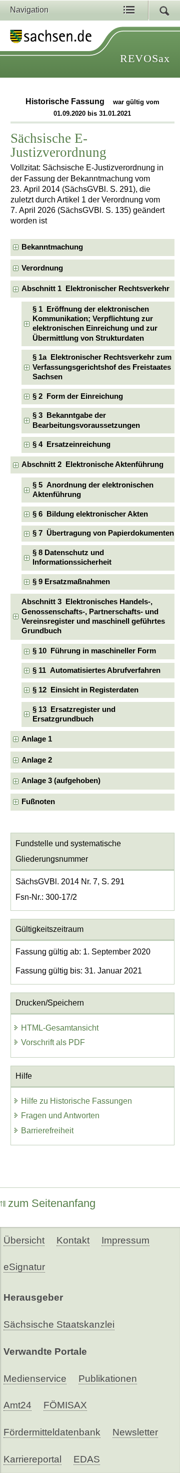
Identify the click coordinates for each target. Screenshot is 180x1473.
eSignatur (24, 1267)
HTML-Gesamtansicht (59, 1028)
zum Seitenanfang (52, 1203)
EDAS (87, 1459)
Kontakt (73, 1240)
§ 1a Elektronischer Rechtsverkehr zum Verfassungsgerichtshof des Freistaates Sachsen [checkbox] (102, 367)
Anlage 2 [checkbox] (37, 760)
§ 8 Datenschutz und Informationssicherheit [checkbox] (72, 557)
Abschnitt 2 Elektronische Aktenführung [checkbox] (93, 464)
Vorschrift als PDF (53, 1042)
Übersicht (24, 1240)
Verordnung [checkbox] (42, 268)
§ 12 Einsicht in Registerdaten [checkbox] (85, 690)
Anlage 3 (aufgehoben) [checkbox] (61, 781)
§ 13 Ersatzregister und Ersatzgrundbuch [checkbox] (74, 714)
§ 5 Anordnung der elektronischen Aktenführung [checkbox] (93, 490)
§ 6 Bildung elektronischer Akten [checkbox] (90, 514)
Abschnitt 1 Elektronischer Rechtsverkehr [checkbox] (96, 289)
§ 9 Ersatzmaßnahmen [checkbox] (71, 582)
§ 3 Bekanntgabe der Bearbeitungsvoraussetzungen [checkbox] (86, 420)
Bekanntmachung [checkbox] (52, 247)
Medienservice (35, 1378)
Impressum (126, 1240)
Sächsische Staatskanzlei (59, 1324)
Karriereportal (33, 1459)
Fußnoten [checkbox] (38, 802)
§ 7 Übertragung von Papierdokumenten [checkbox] (103, 533)
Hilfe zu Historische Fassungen (76, 1101)
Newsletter (135, 1432)
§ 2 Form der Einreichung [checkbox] (77, 396)
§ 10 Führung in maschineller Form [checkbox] (94, 651)
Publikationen (107, 1378)
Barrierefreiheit (47, 1130)
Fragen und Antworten (60, 1115)
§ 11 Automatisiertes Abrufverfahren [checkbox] (96, 670)
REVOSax (145, 58)
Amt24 (18, 1405)
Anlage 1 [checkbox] (37, 739)
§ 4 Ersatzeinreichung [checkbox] (71, 444)
